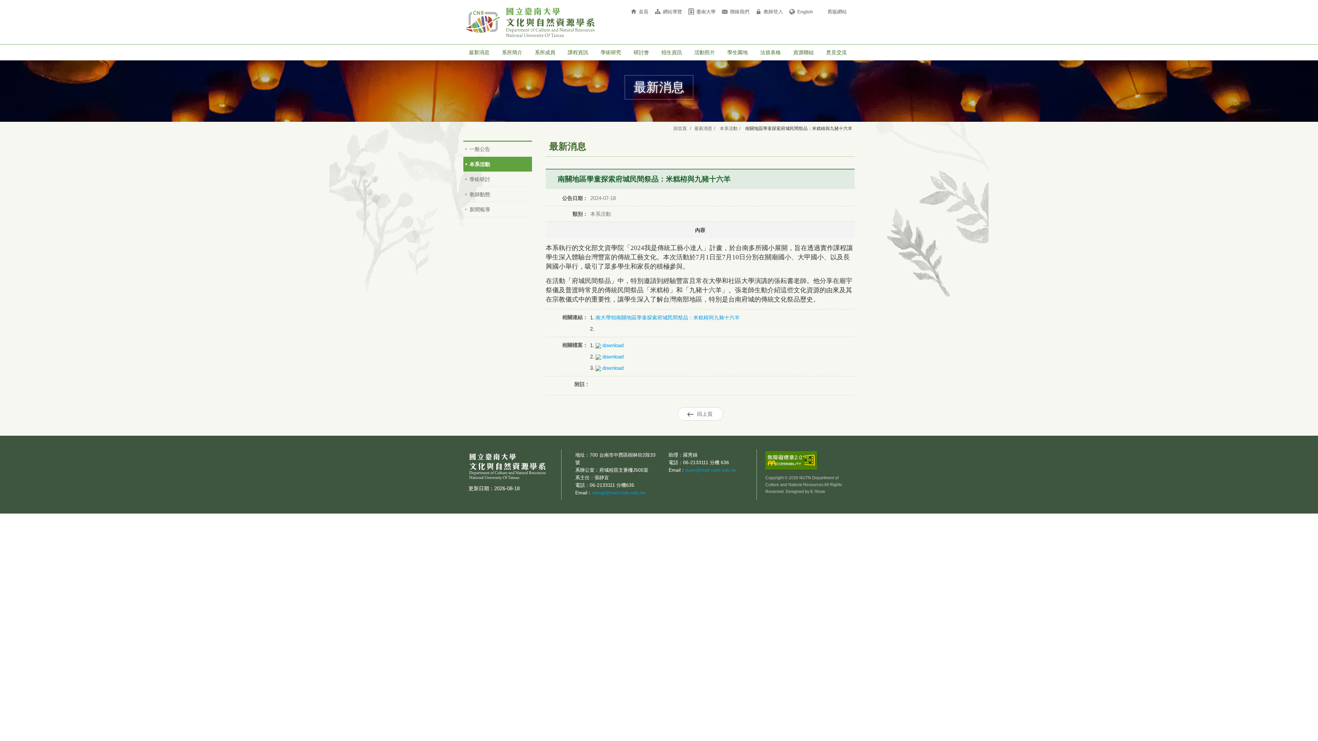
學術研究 (611, 52)
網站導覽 (672, 11)
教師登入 (773, 11)
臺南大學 (706, 11)
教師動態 (480, 194)
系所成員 (545, 52)
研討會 (641, 52)
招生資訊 (671, 52)
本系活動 (729, 128)
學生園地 (737, 52)
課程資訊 (578, 52)
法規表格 (770, 52)
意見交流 (836, 52)
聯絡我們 (739, 11)
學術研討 (480, 179)
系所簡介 (512, 52)
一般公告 (480, 149)
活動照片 (704, 52)
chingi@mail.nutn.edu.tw (618, 492)
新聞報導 (480, 209)
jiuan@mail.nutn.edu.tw (710, 470)
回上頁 (705, 414)
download (612, 345)
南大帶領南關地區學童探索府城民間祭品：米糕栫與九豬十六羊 (668, 317)
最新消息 (479, 52)
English (805, 11)
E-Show (817, 491)
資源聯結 (803, 52)
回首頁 (680, 128)
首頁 (643, 11)
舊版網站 (837, 11)
